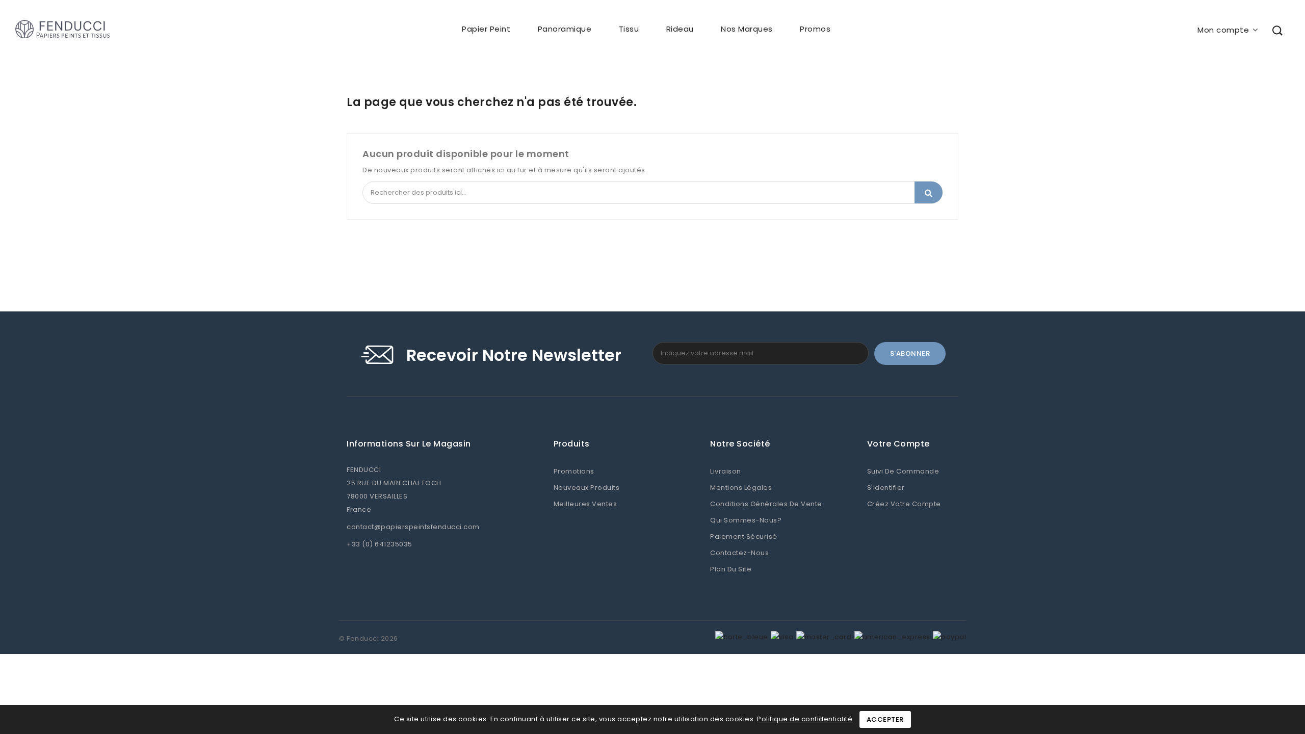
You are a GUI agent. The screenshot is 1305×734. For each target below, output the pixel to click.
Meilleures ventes (585, 504)
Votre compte (898, 444)
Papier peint (486, 28)
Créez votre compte (904, 504)
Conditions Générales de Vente (766, 504)
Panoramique (565, 28)
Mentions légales (741, 487)
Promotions (574, 471)
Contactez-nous (739, 553)
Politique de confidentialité (804, 719)
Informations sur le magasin (409, 444)
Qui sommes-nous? (745, 520)
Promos (815, 28)
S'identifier (886, 487)
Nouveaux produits (587, 487)
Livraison (725, 471)
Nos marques (747, 28)
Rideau (680, 28)
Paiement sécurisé (743, 536)
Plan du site (730, 569)
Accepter (885, 719)
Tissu (629, 28)
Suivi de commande (903, 471)
